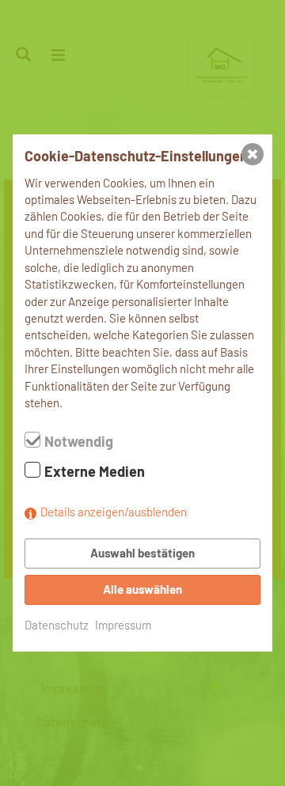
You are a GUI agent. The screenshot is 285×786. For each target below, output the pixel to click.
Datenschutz (57, 625)
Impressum (123, 625)
